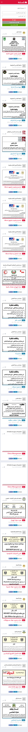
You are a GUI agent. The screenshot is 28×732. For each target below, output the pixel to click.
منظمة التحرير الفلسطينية (14, 165)
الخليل (3, 167)
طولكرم (3, 33)
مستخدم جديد (13, 25)
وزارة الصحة (18, 565)
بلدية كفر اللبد (18, 632)
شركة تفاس (18, 398)
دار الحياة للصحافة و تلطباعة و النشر (12, 665)
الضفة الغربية (4, 400)
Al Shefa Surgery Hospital (14, 432)
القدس (3, 267)
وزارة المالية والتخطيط (16, 532)
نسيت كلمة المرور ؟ (13, 22)
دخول (14, 20)
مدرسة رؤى (18, 698)
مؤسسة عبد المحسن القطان (14, 132)
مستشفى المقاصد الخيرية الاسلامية (12, 265)
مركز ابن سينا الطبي (16, 298)
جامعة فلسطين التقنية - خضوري (13, 498)
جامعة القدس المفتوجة (15, 65)
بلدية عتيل (19, 32)
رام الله (3, 67)
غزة (3, 433)
